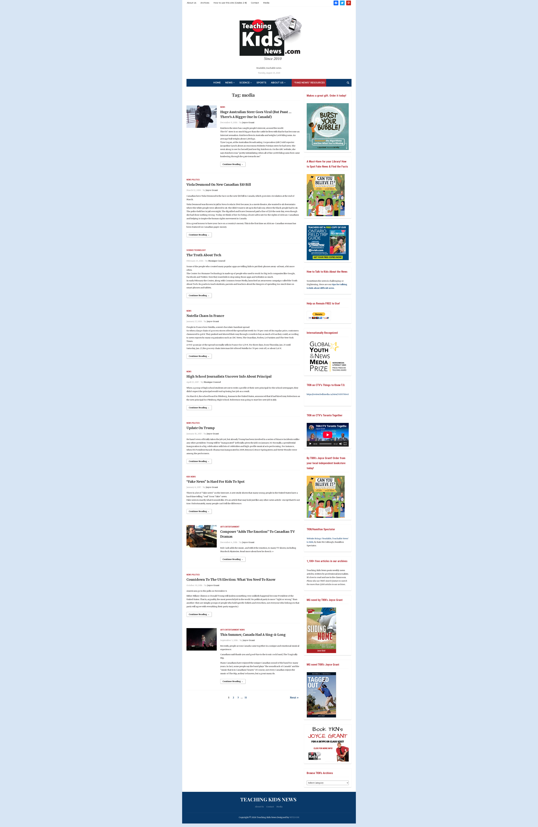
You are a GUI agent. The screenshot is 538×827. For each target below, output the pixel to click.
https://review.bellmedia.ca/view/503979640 (328, 394)
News (229, 82)
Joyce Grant (248, 122)
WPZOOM (294, 817)
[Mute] (340, 443)
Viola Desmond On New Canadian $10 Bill (218, 185)
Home (217, 82)
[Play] (310, 443)
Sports (261, 82)
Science (244, 82)
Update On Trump (200, 428)
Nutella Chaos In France (205, 316)
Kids (188, 477)
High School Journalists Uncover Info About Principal (229, 376)
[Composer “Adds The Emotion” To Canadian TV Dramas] (201, 536)
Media (266, 3)
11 (246, 697)
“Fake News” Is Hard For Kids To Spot (215, 482)
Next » (294, 697)
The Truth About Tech (203, 255)
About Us (191, 3)
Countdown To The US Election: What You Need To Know (230, 580)
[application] (328, 435)
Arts (222, 527)
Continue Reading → (232, 164)
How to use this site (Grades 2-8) (230, 3)
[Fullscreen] (345, 443)
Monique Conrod (216, 261)
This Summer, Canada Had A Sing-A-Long (253, 635)
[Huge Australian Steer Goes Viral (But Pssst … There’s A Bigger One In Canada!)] (201, 116)
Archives (204, 3)
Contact (255, 3)
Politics (196, 180)
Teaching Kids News (268, 799)
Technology (200, 250)
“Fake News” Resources (309, 82)
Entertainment (232, 527)
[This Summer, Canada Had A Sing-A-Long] (201, 639)
